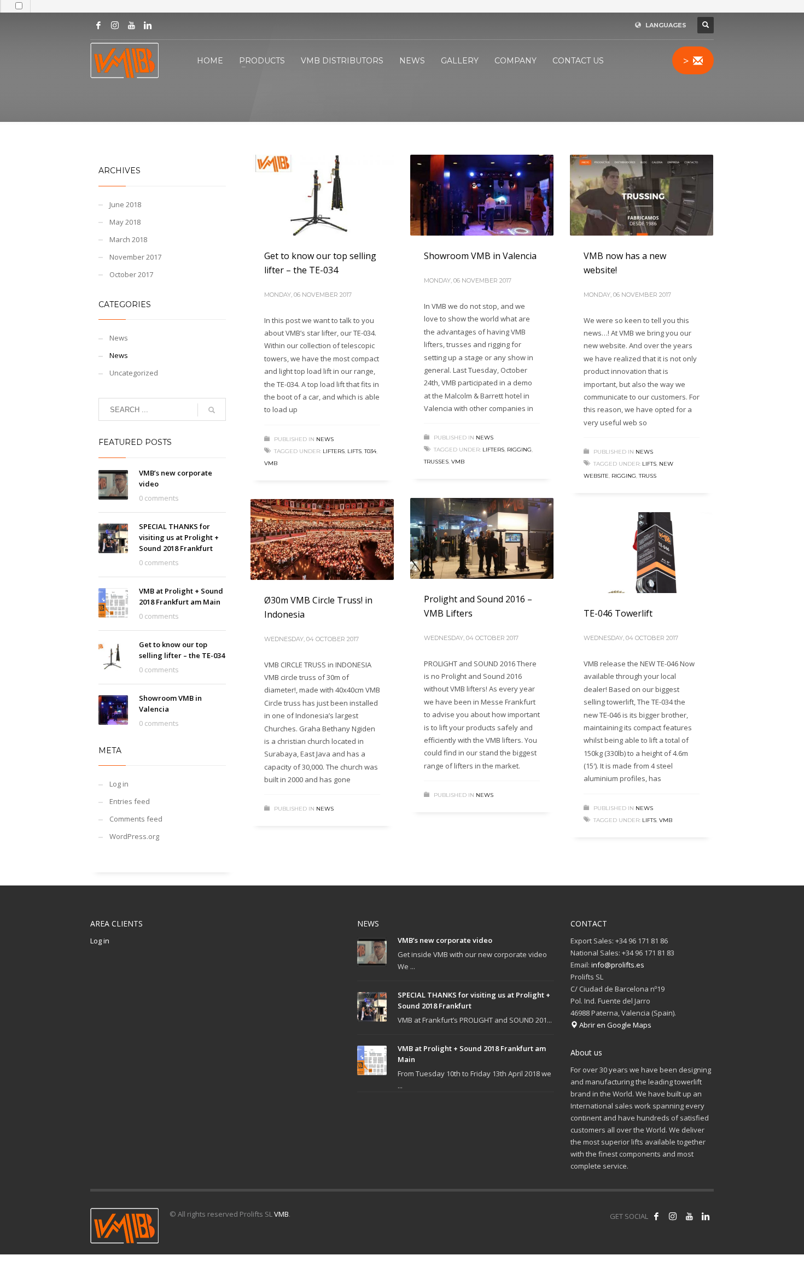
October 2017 (131, 274)
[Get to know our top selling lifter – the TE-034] (322, 195)
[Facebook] (98, 25)
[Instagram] (115, 25)
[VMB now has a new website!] (641, 195)
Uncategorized (133, 373)
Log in (119, 784)
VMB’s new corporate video (445, 940)
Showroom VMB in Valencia (480, 256)
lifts (354, 451)
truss (647, 475)
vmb (270, 463)
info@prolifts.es (617, 965)
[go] (211, 409)
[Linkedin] (147, 25)
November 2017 (135, 257)
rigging (519, 449)
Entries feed (129, 801)
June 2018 (125, 204)
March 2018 (128, 239)
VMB (281, 1214)
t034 (370, 451)
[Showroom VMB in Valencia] (482, 195)
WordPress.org (134, 836)
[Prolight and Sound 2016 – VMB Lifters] (482, 538)
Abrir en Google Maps (614, 1025)
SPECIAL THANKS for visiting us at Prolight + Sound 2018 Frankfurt (179, 537)
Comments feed (135, 819)
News (325, 439)
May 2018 (125, 222)
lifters (334, 451)
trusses (436, 461)
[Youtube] (131, 25)
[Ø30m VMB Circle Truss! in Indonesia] (322, 539)
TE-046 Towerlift (618, 613)
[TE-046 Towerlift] (641, 552)
